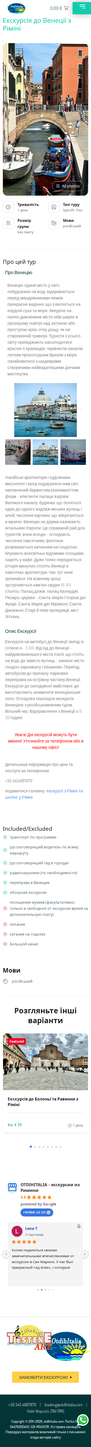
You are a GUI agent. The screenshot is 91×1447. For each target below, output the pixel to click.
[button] (9, 410)
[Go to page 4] (52, 1289)
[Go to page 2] (45, 1290)
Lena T (31, 1228)
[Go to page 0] (38, 1290)
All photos (71, 186)
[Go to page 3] (49, 1289)
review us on (34, 1212)
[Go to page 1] (42, 1290)
